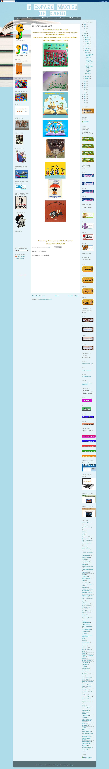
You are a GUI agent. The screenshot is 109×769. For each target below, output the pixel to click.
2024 (85, 29)
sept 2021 (87, 44)
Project (83, 653)
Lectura (84, 727)
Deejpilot (57, 765)
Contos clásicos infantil (87, 569)
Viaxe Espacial (85, 690)
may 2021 (87, 50)
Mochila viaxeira (86, 604)
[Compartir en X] (57, 247)
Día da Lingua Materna (87, 707)
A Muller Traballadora (74, 18)
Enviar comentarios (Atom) (45, 299)
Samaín (84, 559)
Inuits (83, 676)
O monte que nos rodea (87, 733)
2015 (85, 92)
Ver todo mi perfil (19, 258)
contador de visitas (86, 759)
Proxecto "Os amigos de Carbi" (87, 656)
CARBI (84, 640)
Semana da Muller (86, 736)
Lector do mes (85, 631)
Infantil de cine (85, 642)
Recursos (84, 658)
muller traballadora (86, 747)
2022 (85, 33)
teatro (83, 638)
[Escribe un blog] (56, 247)
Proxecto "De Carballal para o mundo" (87, 589)
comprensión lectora (87, 697)
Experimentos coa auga (87, 363)
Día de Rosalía (85, 670)
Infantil (84, 547)
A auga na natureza (86, 370)
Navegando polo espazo (87, 681)
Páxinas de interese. (47, 18)
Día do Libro (85, 572)
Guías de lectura (86, 611)
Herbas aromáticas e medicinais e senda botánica (87, 720)
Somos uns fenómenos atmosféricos (87, 383)
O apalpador (85, 648)
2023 (85, 31)
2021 (85, 35)
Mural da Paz (88, 73)
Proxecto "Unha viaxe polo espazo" (87, 596)
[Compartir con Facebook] (59, 247)
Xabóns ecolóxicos (86, 741)
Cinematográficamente (87, 699)
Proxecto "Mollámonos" (88, 552)
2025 (85, 26)
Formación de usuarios (87, 528)
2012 (85, 98)
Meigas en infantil (86, 677)
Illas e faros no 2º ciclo (87, 592)
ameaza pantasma (86, 578)
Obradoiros (85, 576)
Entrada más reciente (39, 296)
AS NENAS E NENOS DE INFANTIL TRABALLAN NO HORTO (89, 60)
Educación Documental (87, 523)
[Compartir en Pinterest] (61, 247)
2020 (85, 81)
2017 (85, 87)
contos (83, 580)
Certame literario (86, 555)
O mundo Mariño (86, 684)
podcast (84, 751)
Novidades (84, 633)
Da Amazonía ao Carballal (86, 608)
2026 (85, 24)
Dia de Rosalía (85, 668)
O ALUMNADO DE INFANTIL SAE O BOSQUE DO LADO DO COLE (89, 68)
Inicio (57, 296)
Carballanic (85, 664)
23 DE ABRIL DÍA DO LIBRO (89, 55)
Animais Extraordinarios (86, 621)
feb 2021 (87, 78)
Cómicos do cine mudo (87, 702)
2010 (85, 103)
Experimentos (85, 715)
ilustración (84, 745)
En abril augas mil (86, 376)
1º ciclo (83, 533)
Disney (83, 705)
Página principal (20, 18)
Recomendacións (86, 539)
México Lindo (85, 679)
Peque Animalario (86, 649)
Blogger (72, 765)
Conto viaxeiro (85, 582)
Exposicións (85, 602)
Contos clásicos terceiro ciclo (87, 541)
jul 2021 (87, 46)
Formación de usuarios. (33, 18)
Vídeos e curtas (85, 557)
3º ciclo (83, 535)
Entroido (84, 672)
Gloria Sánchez (85, 674)
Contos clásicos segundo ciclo (87, 584)
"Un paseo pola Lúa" (87, 618)
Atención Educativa (86, 660)
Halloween (84, 717)
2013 (85, 96)
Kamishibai (85, 725)
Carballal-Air (85, 662)
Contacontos (85, 537)
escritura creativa (86, 743)
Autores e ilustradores (87, 544)
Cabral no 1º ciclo (86, 624)
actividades (84, 526)
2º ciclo (83, 531)
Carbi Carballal (21, 256)
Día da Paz (84, 587)
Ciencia (84, 666)
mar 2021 (87, 76)
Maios (83, 729)
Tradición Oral (85, 616)
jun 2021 (87, 48)
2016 (85, 90)
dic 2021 (87, 37)
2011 (85, 101)
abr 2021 (87, 52)
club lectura (85, 695)
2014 (85, 94)
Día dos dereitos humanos (86, 712)
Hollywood (84, 723)
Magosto (84, 644)
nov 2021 (87, 39)
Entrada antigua (73, 296)
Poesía (83, 651)
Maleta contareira (86, 731)
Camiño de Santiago (87, 549)
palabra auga (85, 749)
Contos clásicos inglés (87, 626)
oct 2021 (87, 41)
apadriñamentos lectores (88, 692)
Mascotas (84, 646)
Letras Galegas (60, 18)
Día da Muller (85, 710)
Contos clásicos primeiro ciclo (88, 599)
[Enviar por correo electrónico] (54, 247)
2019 (85, 83)
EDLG (83, 574)
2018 (85, 85)
